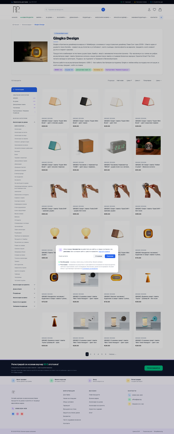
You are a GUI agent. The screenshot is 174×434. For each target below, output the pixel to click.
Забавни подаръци (139, 17)
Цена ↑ (129, 80)
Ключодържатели (20, 207)
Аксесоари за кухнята (97, 405)
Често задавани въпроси (72, 420)
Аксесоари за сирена (21, 139)
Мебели (17, 217)
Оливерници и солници (22, 223)
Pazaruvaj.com (147, 431)
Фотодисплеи (19, 264)
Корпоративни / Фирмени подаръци (117, 70)
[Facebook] (13, 414)
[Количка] (160, 9)
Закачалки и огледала (22, 195)
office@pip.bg (136, 399)
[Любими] (154, 9)
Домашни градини (20, 170)
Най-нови (120, 80)
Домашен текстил (20, 167)
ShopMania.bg (158, 431)
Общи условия (18, 372)
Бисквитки (66, 416)
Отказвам (98, 256)
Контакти (154, 17)
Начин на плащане (69, 398)
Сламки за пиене (20, 255)
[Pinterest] (22, 414)
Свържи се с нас (138, 404)
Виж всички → (20, 126)
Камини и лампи (19, 198)
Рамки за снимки (20, 245)
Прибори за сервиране (22, 236)
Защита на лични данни (71, 413)
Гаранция (66, 405)
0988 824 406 (137, 395)
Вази (16, 154)
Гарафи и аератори (21, 158)
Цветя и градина (20, 271)
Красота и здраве (120, 17)
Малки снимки (19, 214)
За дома (49, 17)
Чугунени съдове (20, 280)
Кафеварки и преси (21, 204)
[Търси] (103, 9)
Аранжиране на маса (21, 145)
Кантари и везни (20, 201)
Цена (158, 80)
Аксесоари (18, 129)
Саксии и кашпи (19, 248)
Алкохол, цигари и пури (22, 142)
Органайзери (19, 226)
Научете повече (104, 251)
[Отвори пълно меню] (161, 17)
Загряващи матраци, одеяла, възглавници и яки (24, 187)
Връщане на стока (69, 409)
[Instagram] (17, 414)
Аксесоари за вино (102, 17)
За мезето (18, 180)
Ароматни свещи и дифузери (24, 148)
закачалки (18, 191)
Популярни (147, 80)
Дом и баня (74, 17)
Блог (91, 413)
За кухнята (61, 17)
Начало (14, 17)
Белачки (17, 151)
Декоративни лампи (83, 70)
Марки (38, 17)
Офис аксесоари (20, 229)
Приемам (110, 256)
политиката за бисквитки (90, 268)
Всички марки (94, 398)
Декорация (18, 164)
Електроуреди (19, 173)
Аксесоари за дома (96, 402)
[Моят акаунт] (149, 9)
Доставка (66, 395)
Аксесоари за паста (21, 132)
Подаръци (86, 17)
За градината (19, 177)
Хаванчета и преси (20, 268)
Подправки (18, 233)
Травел (17, 261)
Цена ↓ (137, 80)
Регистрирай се (153, 368)
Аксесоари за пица (20, 135)
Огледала (18, 220)
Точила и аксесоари (21, 258)
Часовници (98, 70)
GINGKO (58, 70)
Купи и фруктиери (20, 210)
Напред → (112, 354)
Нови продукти (27, 17)
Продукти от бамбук (21, 239)
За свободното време (21, 183)
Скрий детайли (63, 256)
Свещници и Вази (20, 252)
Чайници (17, 274)
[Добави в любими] (66, 90)
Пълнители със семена (22, 242)
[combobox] (74, 9)
